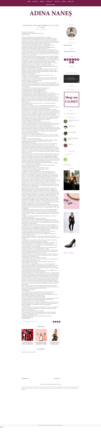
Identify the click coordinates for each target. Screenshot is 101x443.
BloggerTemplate (60, 425)
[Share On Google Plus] (57, 322)
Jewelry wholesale (67, 164)
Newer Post (25, 378)
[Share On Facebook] (55, 322)
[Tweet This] (53, 322)
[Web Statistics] (2, 427)
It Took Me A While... (72, 132)
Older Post (57, 378)
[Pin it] (59, 322)
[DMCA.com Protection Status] (65, 160)
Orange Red (70, 144)
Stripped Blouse (71, 126)
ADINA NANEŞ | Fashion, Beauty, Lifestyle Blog (47, 425)
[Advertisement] (50, 400)
